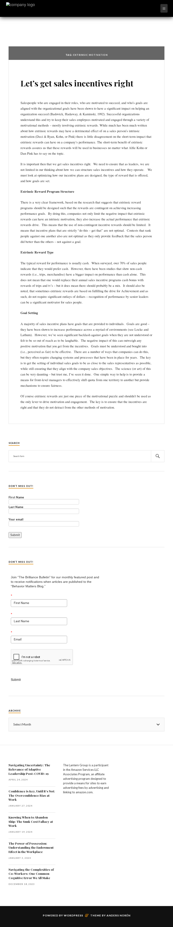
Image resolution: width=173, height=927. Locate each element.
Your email (16, 519)
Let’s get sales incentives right (76, 83)
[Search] (157, 456)
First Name (16, 497)
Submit (16, 679)
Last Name (16, 507)
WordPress (73, 915)
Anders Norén (118, 915)
